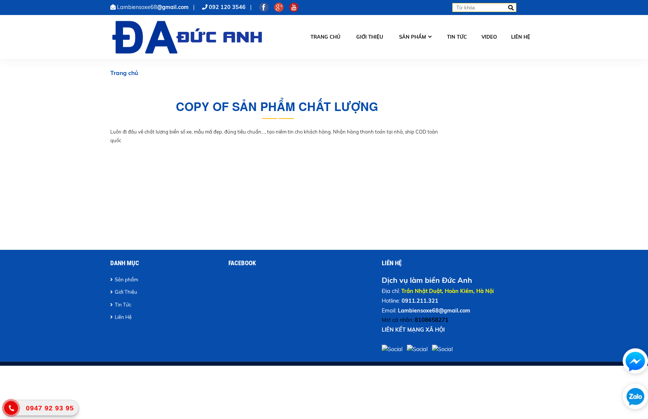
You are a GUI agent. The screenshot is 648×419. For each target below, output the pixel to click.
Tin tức (457, 37)
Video (489, 37)
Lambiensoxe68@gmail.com (434, 310)
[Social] (393, 349)
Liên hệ (520, 37)
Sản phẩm (412, 37)
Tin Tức (123, 305)
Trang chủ (325, 37)
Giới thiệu (369, 37)
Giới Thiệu (126, 292)
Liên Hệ (123, 317)
